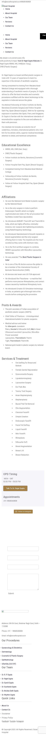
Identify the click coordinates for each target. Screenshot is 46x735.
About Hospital (11, 13)
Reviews (8, 22)
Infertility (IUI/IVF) (9, 664)
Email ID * (11, 554)
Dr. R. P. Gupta (7, 675)
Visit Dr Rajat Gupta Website (29, 61)
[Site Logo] (8, 6)
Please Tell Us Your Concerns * (19, 572)
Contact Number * (14, 563)
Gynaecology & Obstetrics (12, 648)
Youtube (13, 721)
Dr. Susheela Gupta (9, 687)
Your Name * (12, 545)
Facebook (5, 721)
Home (7, 9)
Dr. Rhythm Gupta (8, 695)
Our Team (9, 17)
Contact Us (9, 26)
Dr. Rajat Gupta (7, 679)
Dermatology (7, 652)
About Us (5, 706)
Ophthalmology (7, 660)
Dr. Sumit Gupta (8, 683)
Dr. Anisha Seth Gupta (10, 691)
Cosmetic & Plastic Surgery (12, 656)
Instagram (20, 721)
